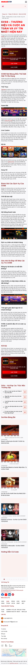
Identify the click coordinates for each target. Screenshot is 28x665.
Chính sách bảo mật (18, 661)
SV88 (7, 601)
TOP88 (23, 609)
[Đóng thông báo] (25, 6)
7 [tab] (15, 579)
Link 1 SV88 (14, 63)
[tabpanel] (14, 565)
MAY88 (23, 601)
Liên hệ (25, 661)
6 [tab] (13, 579)
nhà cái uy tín (8, 120)
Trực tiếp (3, 636)
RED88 (13, 601)
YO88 (2, 611)
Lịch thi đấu (4, 631)
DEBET (18, 603)
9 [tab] (18, 579)
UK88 (2, 601)
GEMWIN (8, 611)
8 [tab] (16, 579)
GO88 (2, 609)
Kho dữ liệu (4, 638)
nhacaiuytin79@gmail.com (10, 621)
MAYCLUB (24, 611)
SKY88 (13, 603)
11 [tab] (22, 579)
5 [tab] (11, 579)
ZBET (23, 603)
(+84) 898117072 (8, 618)
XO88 (18, 601)
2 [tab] (6, 579)
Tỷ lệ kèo (3, 629)
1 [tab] (4, 579)
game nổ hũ (11, 161)
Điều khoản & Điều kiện (6, 661)
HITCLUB (13, 609)
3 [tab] (8, 579)
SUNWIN (8, 609)
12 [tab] (24, 579)
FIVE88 (8, 603)
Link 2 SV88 (14, 67)
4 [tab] (9, 579)
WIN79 (18, 611)
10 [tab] (20, 579)
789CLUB (19, 609)
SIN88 (2, 603)
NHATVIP (13, 611)
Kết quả (3, 633)
